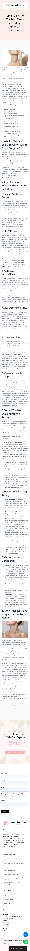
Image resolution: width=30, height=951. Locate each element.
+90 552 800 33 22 (8, 922)
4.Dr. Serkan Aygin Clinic (12, 123)
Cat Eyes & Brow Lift (10, 867)
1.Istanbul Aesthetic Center (12, 118)
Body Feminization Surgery (12, 860)
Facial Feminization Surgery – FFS (14, 863)
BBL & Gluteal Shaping (11, 874)
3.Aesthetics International (12, 121)
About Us (7, 903)
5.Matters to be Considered (11, 133)
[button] (23, 5)
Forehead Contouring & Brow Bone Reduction (14, 878)
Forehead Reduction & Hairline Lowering (13, 883)
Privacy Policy (8, 899)
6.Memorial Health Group (12, 126)
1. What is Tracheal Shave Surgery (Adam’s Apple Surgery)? (13, 112)
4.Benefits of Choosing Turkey (12, 131)
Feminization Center (20, 940)
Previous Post (15, 705)
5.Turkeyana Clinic (10, 124)
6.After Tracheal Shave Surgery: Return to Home (15, 135)
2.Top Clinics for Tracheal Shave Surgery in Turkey (15, 116)
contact (10, 694)
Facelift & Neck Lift (9, 870)
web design (10, 944)
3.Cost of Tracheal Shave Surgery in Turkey (13, 128)
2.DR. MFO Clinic (10, 120)
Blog (5, 896)
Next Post (15, 709)
